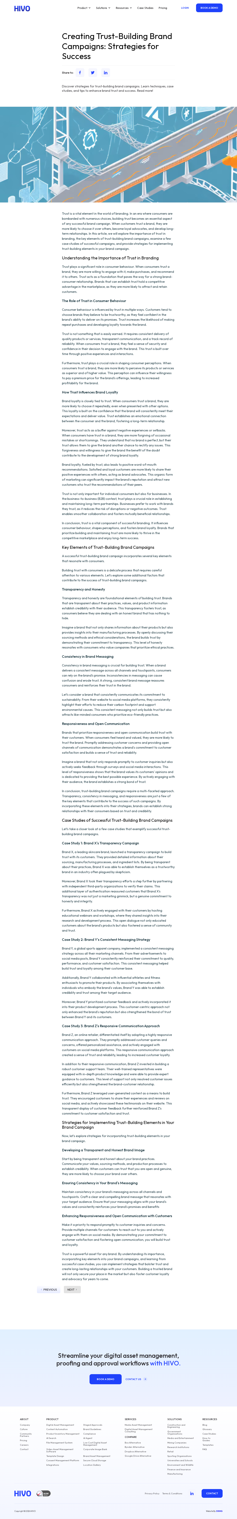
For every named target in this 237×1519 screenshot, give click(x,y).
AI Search (51, 1438)
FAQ (204, 1449)
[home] (22, 8)
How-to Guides (206, 1439)
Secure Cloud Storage (94, 1460)
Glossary (207, 1429)
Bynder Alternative (135, 1447)
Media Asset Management (138, 1425)
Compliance (89, 1434)
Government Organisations (174, 1432)
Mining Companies (176, 1443)
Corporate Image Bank (95, 1449)
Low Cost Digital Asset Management (95, 1444)
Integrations (52, 1465)
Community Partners (26, 1435)
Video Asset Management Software (59, 1450)
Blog (204, 1425)
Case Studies (145, 8)
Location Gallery (92, 1465)
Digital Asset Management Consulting (139, 1430)
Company (25, 1425)
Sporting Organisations (179, 1456)
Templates (207, 1445)
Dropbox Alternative (135, 1451)
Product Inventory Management (62, 1434)
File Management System (59, 1443)
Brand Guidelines (92, 1429)
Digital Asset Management (60, 1425)
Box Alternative (133, 1443)
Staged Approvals (92, 1425)
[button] (84, 7)
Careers (24, 1445)
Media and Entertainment (180, 1438)
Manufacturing (175, 1474)
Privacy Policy (152, 1493)
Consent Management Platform (62, 1460)
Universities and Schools (180, 1460)
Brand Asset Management (96, 1456)
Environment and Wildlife (180, 1465)
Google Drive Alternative (138, 1456)
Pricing (163, 8)
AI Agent (87, 1438)
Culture (24, 1429)
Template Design (55, 1456)
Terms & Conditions (172, 1493)
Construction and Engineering (176, 1426)
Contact (24, 1449)
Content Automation (57, 1429)
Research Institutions (178, 1447)
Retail (170, 1451)
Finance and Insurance (179, 1469)
